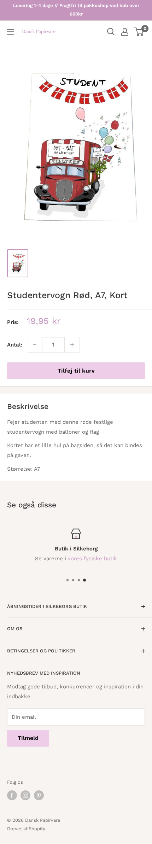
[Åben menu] (10, 32)
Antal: (15, 345)
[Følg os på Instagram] (25, 795)
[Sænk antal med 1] (34, 344)
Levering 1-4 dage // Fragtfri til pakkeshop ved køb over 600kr (76, 10)
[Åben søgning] (111, 32)
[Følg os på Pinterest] (39, 795)
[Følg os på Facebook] (12, 795)
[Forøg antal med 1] (72, 344)
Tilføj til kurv (76, 370)
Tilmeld (28, 738)
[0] (139, 32)
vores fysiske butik (92, 558)
